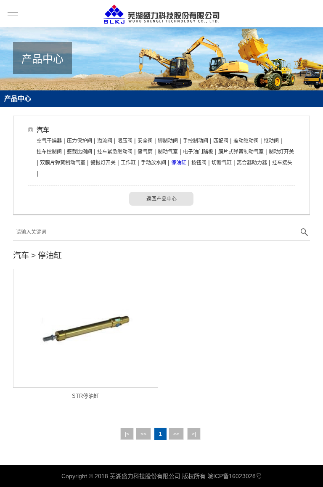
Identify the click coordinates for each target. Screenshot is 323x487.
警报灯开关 (103, 163)
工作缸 (128, 163)
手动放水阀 (153, 163)
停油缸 (178, 163)
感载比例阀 (79, 152)
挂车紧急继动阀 (114, 152)
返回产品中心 (161, 199)
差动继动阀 (246, 141)
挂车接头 (282, 163)
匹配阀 (220, 141)
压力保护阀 (79, 141)
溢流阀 (104, 141)
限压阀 (124, 141)
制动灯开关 (281, 152)
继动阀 (271, 141)
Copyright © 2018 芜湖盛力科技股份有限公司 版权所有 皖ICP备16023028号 (161, 476)
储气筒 (145, 152)
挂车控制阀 (49, 152)
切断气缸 (222, 163)
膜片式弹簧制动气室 (241, 152)
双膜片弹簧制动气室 (62, 163)
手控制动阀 (195, 141)
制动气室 (168, 152)
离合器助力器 (252, 163)
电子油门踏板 (198, 152)
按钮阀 (199, 163)
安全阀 (145, 141)
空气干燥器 (49, 141)
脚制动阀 (168, 141)
